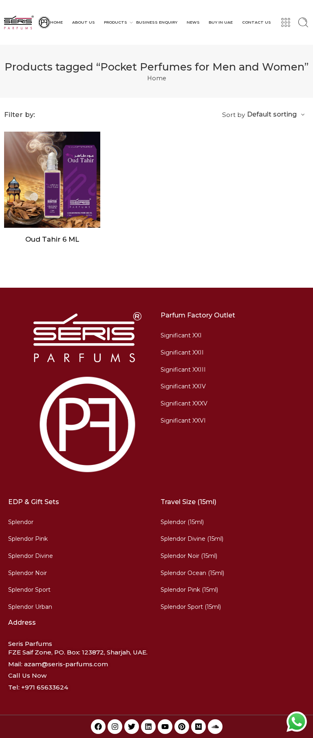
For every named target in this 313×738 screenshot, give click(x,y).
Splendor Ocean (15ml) (192, 573)
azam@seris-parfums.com (66, 664)
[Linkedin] (148, 726)
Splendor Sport (29, 589)
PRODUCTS (115, 22)
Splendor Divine (30, 556)
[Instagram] (115, 726)
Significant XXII (182, 352)
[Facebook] (98, 726)
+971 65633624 (44, 687)
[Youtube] (165, 726)
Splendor (20, 522)
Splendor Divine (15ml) (192, 538)
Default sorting (272, 114)
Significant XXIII (183, 369)
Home (156, 78)
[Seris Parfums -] (27, 22)
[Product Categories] (285, 22)
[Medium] (198, 726)
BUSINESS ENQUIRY (156, 22)
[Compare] (69, 219)
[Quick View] (52, 219)
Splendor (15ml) (182, 522)
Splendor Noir (27, 573)
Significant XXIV (183, 386)
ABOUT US (83, 22)
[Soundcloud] (215, 726)
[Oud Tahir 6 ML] (52, 180)
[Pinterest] (181, 726)
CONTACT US (256, 22)
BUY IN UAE (221, 22)
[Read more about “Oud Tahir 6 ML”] (36, 219)
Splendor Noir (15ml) (189, 556)
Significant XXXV (184, 403)
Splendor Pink (28, 538)
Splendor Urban (30, 606)
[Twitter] (131, 726)
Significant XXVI (183, 420)
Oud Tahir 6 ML (52, 239)
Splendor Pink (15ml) (189, 589)
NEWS (193, 22)
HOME (56, 22)
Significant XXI (181, 335)
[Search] (303, 22)
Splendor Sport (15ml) (191, 606)
